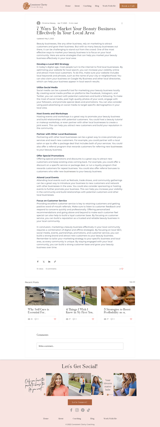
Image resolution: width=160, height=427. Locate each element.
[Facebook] (71, 410)
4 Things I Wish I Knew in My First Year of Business (80, 311)
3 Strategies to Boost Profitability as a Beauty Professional (117, 311)
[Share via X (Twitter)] (43, 261)
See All (132, 282)
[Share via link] (55, 261)
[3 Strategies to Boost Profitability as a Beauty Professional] (118, 295)
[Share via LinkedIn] (49, 261)
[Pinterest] (82, 410)
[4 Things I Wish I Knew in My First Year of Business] (80, 295)
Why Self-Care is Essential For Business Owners (39, 311)
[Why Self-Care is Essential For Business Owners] (42, 295)
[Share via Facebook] (38, 261)
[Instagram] (77, 410)
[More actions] (122, 23)
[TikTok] (88, 410)
